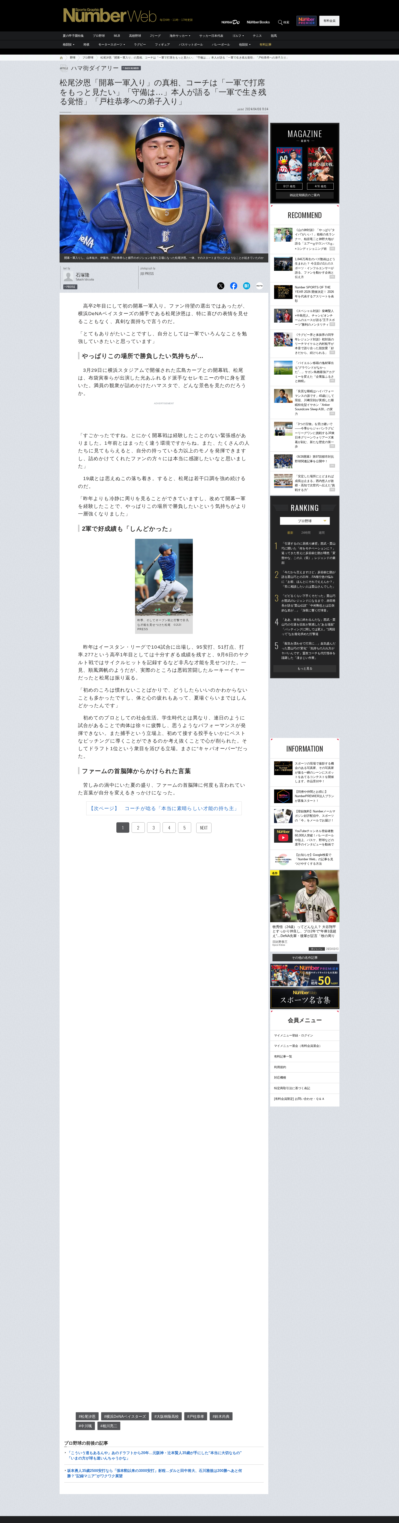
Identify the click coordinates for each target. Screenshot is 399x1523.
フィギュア (162, 44)
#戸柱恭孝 (195, 1416)
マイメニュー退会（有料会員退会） (298, 1046)
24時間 (306, 532)
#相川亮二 (108, 1426)
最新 (290, 532)
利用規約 (280, 1067)
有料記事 (266, 44)
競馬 (274, 35)
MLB (117, 35)
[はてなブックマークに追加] (246, 287)
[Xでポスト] (220, 287)
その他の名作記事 (305, 957)
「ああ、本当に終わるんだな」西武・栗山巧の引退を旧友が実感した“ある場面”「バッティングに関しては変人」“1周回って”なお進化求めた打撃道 (308, 627)
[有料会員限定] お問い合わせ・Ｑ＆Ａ (299, 1099)
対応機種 (280, 1077)
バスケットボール (191, 44)
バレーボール (221, 44)
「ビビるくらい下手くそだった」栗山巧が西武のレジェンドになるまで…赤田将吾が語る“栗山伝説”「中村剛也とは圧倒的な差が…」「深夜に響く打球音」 (308, 603)
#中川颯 (85, 1426)
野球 (73, 57)
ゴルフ (236, 35)
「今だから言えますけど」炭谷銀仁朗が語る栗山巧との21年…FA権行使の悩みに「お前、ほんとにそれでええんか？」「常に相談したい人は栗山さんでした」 (308, 579)
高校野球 (135, 35)
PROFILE (71, 287)
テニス (257, 35)
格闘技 (67, 44)
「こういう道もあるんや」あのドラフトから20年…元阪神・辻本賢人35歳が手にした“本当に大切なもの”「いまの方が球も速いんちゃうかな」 (154, 1455)
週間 (322, 532)
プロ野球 (99, 35)
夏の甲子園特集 (73, 35)
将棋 (86, 44)
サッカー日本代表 (211, 35)
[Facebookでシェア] (233, 287)
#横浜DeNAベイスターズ (125, 1416)
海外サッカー (179, 35)
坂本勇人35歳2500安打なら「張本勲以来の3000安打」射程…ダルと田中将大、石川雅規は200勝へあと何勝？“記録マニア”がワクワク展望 (154, 1473)
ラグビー (140, 44)
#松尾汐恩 (87, 1416)
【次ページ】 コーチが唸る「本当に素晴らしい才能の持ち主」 (164, 808)
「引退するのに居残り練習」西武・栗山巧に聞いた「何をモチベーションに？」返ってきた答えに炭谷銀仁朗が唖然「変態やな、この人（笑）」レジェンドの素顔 (308, 553)
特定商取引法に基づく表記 (292, 1088)
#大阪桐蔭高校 (166, 1416)
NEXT (204, 828)
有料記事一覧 (283, 1056)
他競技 (243, 44)
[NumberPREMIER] (306, 21)
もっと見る (304, 668)
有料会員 (329, 20)
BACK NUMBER (132, 68)
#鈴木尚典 (221, 1416)
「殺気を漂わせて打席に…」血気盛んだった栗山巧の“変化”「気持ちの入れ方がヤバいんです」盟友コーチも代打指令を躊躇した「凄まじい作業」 (308, 651)
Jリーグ (155, 35)
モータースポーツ (110, 44)
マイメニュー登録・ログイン (293, 1035)
